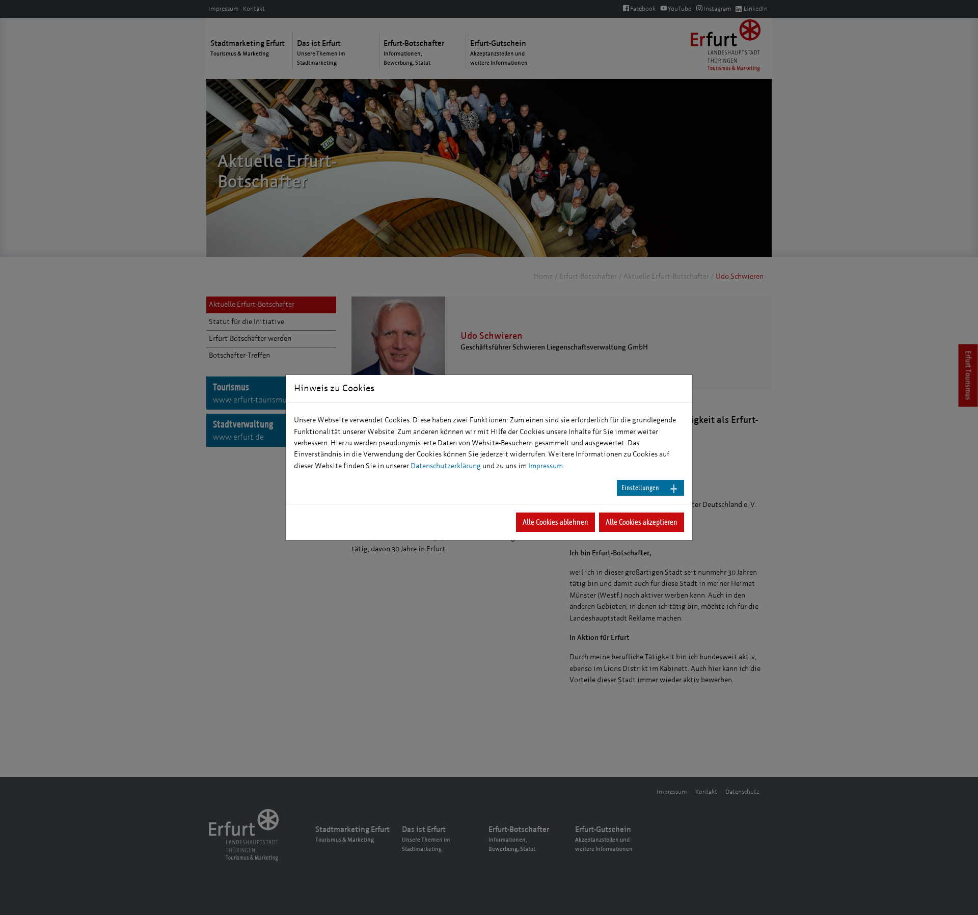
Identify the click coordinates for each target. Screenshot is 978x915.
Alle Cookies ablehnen (555, 522)
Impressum (545, 466)
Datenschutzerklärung (446, 466)
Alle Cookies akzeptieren (641, 522)
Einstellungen (640, 487)
